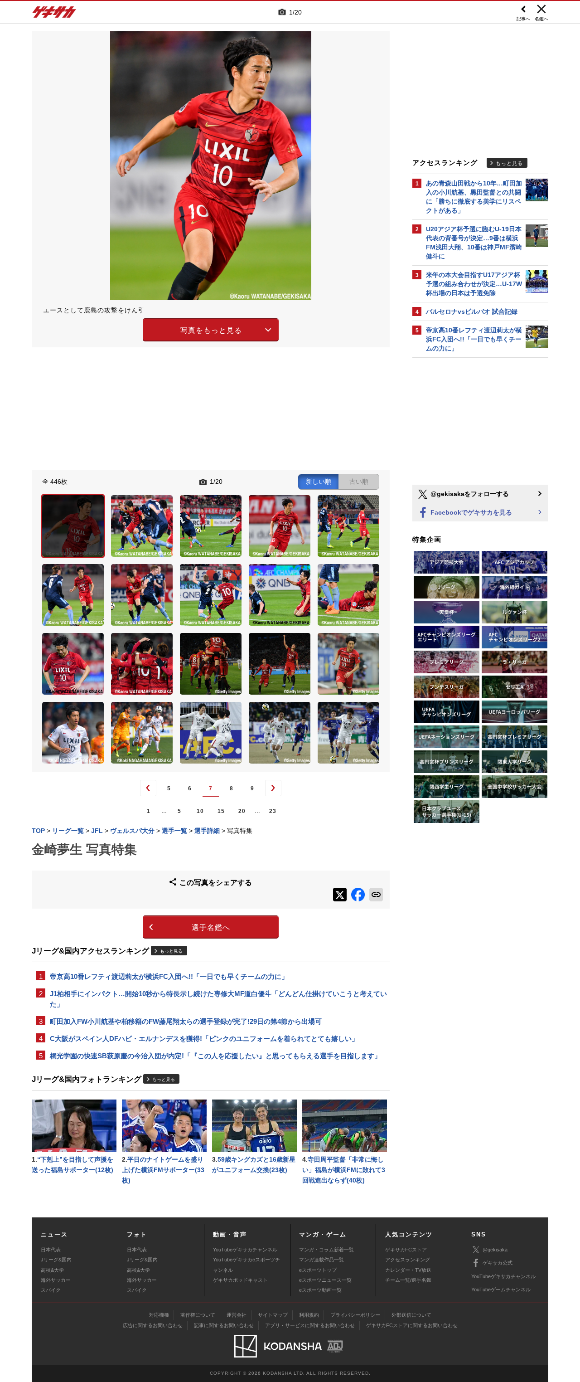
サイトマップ (273, 1315)
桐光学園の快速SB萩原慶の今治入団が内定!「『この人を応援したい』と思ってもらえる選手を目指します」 (215, 1056)
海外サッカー (56, 1280)
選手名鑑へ (211, 927)
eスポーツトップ (318, 1270)
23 (272, 811)
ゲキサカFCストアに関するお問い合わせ (412, 1325)
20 (242, 811)
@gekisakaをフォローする (469, 493)
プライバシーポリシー (355, 1315)
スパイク (51, 1290)
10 (200, 811)
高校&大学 (52, 1270)
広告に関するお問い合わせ (153, 1325)
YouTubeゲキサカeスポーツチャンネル (246, 1264)
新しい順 (318, 481)
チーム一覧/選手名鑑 (408, 1280)
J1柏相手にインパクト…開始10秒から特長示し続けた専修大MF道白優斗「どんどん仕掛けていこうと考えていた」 (218, 999)
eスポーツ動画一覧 (320, 1290)
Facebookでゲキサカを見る (470, 512)
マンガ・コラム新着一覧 (326, 1249)
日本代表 (51, 1249)
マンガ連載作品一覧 (321, 1259)
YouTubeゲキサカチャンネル (245, 1249)
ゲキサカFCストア (406, 1249)
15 (221, 811)
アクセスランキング (407, 1259)
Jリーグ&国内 (56, 1259)
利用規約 (309, 1315)
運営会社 (236, 1315)
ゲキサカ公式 (497, 1262)
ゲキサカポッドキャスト (240, 1280)
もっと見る (171, 951)
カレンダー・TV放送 (408, 1270)
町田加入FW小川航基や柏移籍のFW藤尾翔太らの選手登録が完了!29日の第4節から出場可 (186, 1021)
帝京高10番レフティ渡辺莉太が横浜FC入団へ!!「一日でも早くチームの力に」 (169, 976)
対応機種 (159, 1315)
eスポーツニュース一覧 (325, 1280)
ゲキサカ (54, 14)
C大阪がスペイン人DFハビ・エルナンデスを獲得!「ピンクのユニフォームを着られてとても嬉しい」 (204, 1038)
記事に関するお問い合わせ (224, 1325)
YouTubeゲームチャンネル (501, 1289)
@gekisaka (495, 1249)
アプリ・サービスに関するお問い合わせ (310, 1325)
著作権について (197, 1315)
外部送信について (411, 1315)
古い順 (358, 481)
